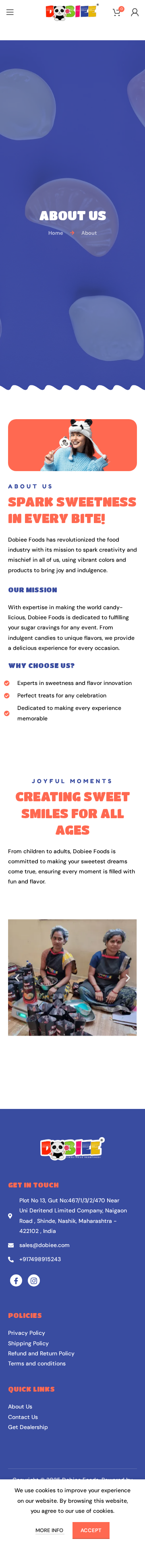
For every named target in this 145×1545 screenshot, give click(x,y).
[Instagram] (34, 1280)
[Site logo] (72, 11)
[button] (17, 978)
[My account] (135, 12)
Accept (91, 1530)
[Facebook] (16, 1280)
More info (49, 1530)
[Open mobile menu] (10, 12)
